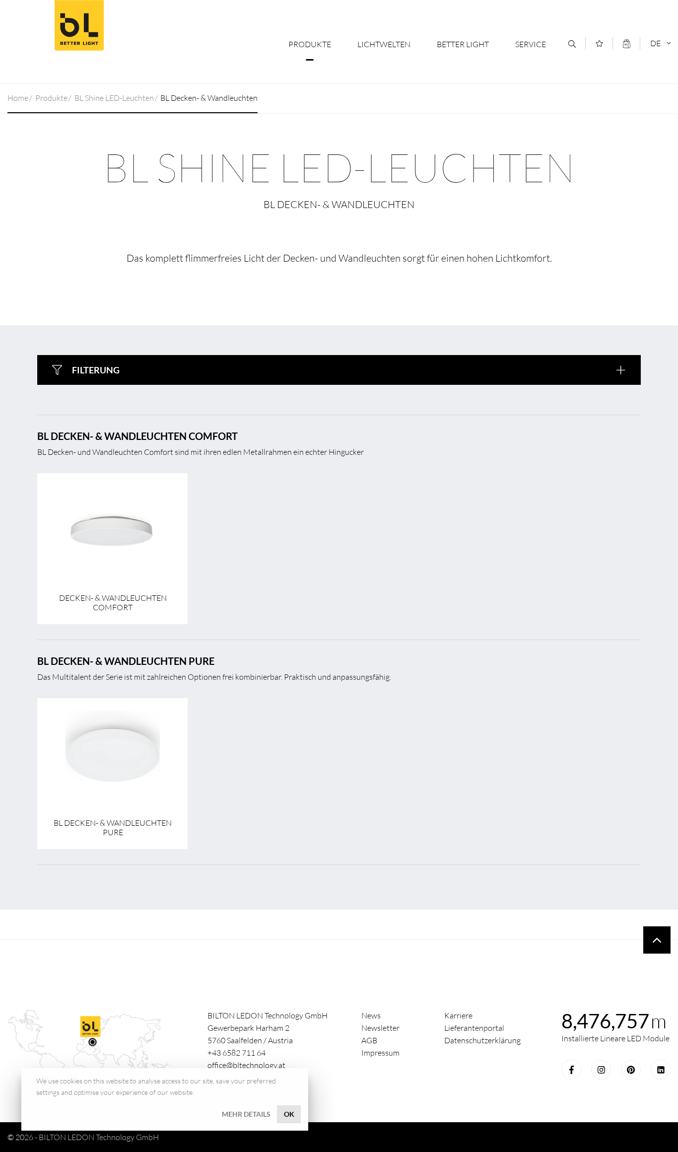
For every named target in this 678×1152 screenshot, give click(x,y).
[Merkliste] (599, 43)
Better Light (78, 25)
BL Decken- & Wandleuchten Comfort (137, 436)
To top (657, 940)
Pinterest (631, 1070)
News (371, 1015)
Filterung (96, 369)
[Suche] (572, 44)
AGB (369, 1040)
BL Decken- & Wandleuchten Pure (125, 661)
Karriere (458, 1015)
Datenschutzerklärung (482, 1040)
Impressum (380, 1053)
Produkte (309, 44)
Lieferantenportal (474, 1028)
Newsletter (380, 1028)
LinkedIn (661, 1070)
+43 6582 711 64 (236, 1053)
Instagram (601, 1070)
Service (530, 44)
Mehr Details (246, 1114)
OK (289, 1114)
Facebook (571, 1070)
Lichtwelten (383, 44)
